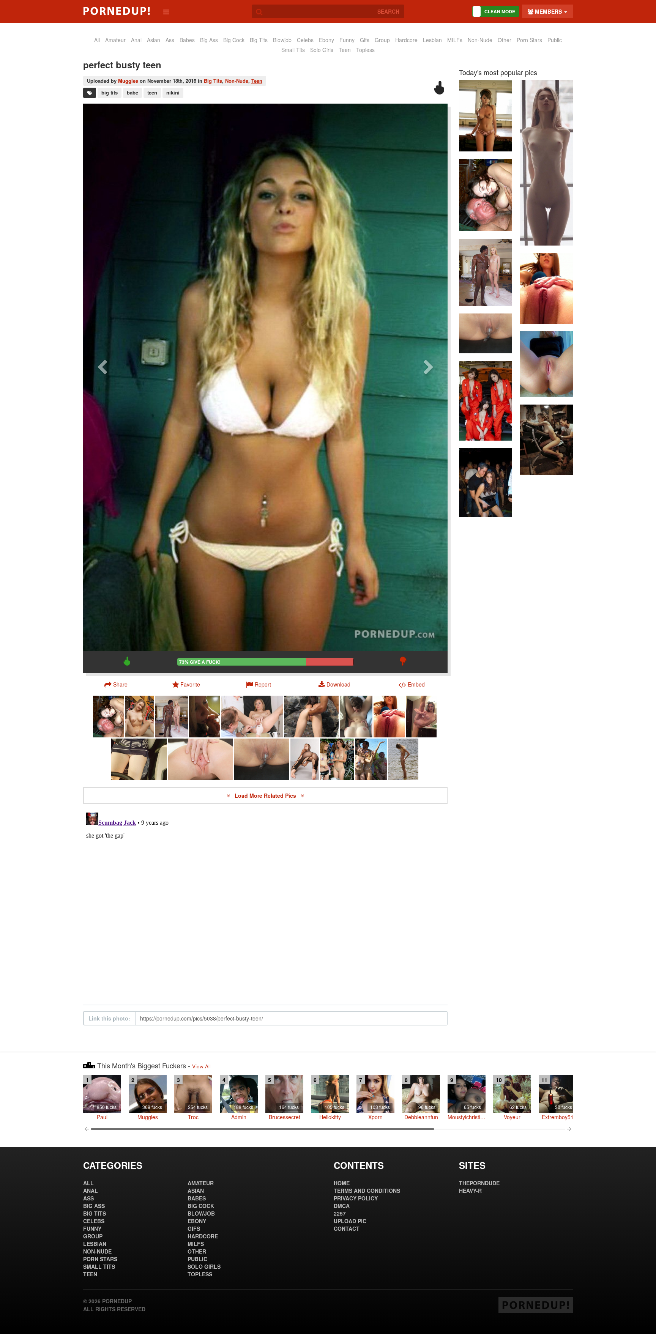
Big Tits (259, 40)
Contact (347, 1228)
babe (132, 92)
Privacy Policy (356, 1198)
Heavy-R (470, 1190)
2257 (340, 1213)
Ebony (326, 40)
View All (201, 1066)
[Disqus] (265, 904)
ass (170, 40)
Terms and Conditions (367, 1190)
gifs (364, 40)
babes (187, 40)
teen (152, 92)
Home (342, 1183)
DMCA (342, 1206)
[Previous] (102, 388)
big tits (109, 92)
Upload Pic (350, 1221)
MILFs (454, 40)
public (554, 40)
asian (153, 40)
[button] (258, 684)
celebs (305, 40)
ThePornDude (479, 1183)
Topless (365, 50)
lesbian (432, 40)
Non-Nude (480, 40)
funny (347, 40)
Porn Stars (529, 40)
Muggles (128, 80)
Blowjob (282, 40)
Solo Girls (321, 50)
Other (504, 40)
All (97, 40)
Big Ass (209, 40)
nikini (173, 92)
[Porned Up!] (116, 11)
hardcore (406, 40)
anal (136, 40)
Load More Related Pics (266, 795)
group (382, 40)
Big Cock (233, 40)
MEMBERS (548, 11)
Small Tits (293, 50)
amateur (115, 40)
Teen (345, 50)
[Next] (429, 388)
